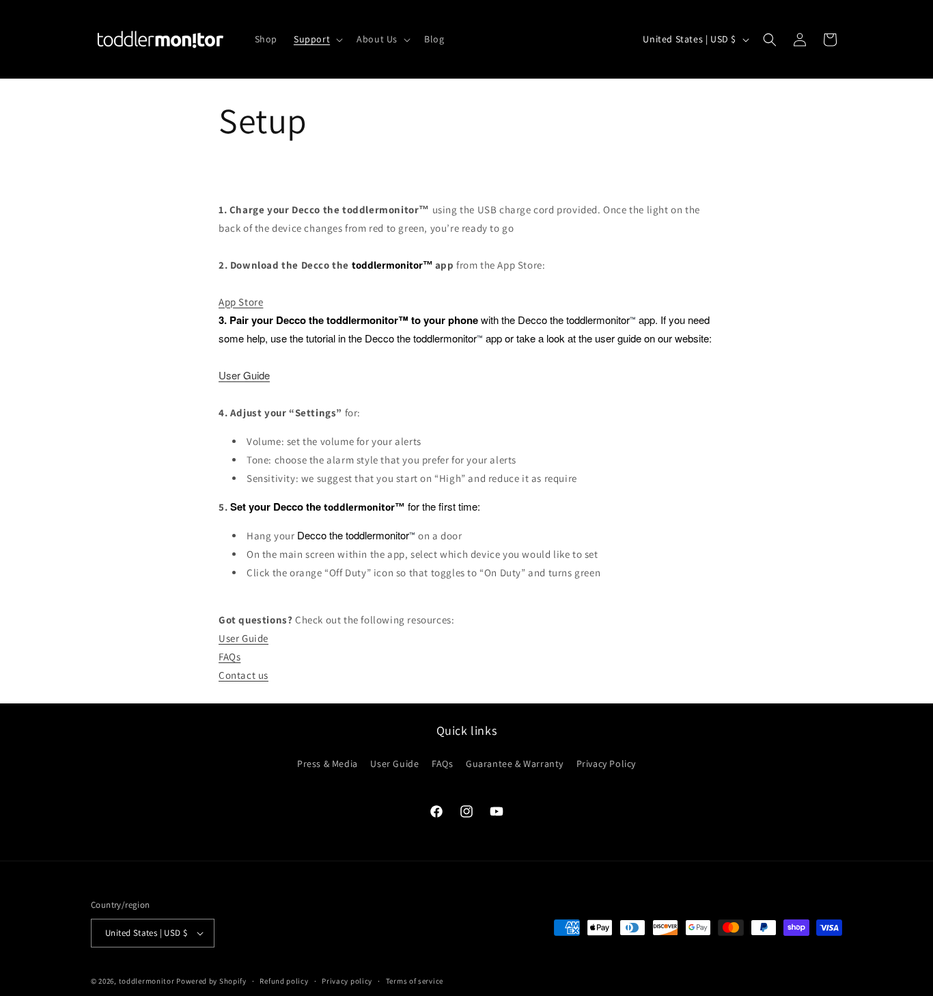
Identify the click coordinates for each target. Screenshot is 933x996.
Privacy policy (347, 981)
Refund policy (284, 981)
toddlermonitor (147, 981)
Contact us (243, 675)
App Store (241, 301)
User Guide (244, 375)
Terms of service (414, 981)
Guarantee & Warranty (514, 763)
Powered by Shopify (211, 981)
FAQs (229, 656)
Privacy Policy (606, 763)
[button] (317, 39)
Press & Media (327, 763)
